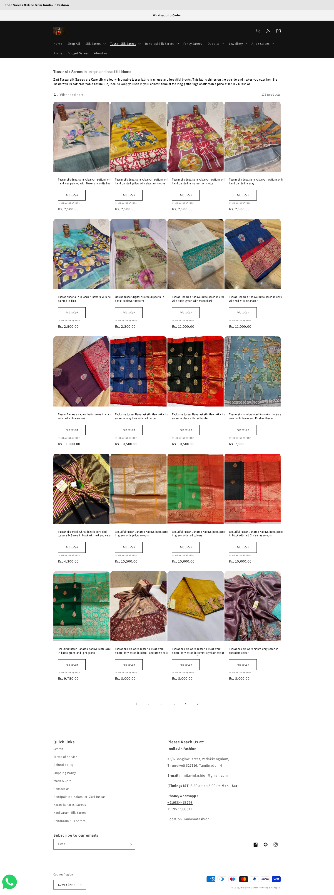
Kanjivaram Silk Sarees (69, 813)
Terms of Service (65, 757)
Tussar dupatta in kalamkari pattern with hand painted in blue (86, 299)
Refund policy (63, 765)
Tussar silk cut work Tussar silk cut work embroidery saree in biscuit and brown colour (142, 651)
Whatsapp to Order (167, 15)
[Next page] (198, 704)
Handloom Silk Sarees (69, 821)
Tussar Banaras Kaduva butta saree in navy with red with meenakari (255, 299)
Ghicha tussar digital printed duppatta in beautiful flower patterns (139, 299)
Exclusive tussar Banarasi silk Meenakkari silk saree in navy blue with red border (143, 416)
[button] (95, 43)
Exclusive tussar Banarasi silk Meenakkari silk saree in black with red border (200, 416)
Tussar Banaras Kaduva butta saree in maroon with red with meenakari (86, 416)
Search (58, 749)
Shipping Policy (64, 773)
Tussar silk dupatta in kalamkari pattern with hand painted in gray (256, 181)
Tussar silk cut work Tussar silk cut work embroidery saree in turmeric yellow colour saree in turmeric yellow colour (198, 651)
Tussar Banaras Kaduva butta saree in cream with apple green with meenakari (199, 299)
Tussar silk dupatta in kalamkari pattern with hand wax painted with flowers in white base (85, 181)
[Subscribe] (130, 844)
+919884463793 (180, 802)
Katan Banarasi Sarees (69, 805)
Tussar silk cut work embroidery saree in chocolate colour (253, 651)
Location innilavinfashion (188, 819)
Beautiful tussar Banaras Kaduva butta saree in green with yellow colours (142, 534)
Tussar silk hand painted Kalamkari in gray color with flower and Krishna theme (255, 416)
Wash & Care (62, 781)
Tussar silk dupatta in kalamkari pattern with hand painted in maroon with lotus (199, 181)
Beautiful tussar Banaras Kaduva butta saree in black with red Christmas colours (256, 534)
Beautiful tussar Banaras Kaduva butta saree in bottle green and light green (85, 651)
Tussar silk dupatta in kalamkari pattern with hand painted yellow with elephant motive (142, 181)
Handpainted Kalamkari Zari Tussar (79, 797)
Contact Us (61, 789)
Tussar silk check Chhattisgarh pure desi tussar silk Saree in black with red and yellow (85, 534)
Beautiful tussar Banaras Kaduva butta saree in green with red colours (199, 534)
